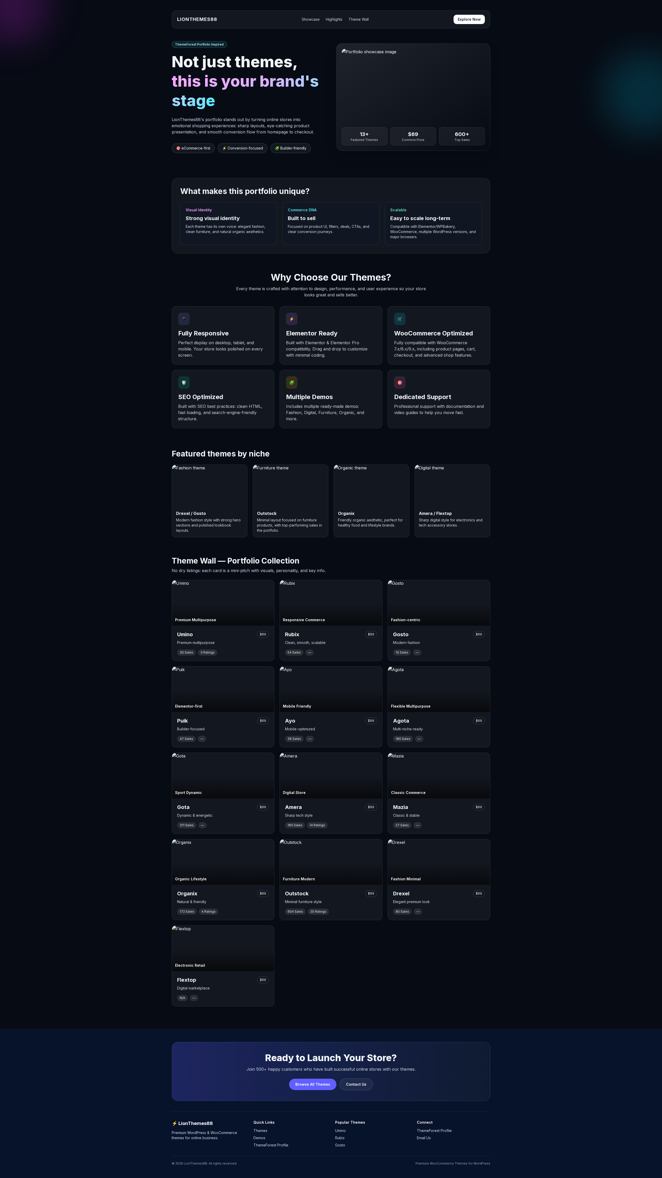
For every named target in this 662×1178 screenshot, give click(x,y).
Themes (260, 1130)
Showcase (311, 19)
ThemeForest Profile (270, 1145)
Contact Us (356, 1084)
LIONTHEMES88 (197, 19)
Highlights (334, 19)
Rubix (340, 1138)
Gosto (340, 1145)
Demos (259, 1138)
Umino (340, 1130)
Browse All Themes (312, 1084)
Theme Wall (359, 19)
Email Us (424, 1138)
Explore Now (469, 19)
